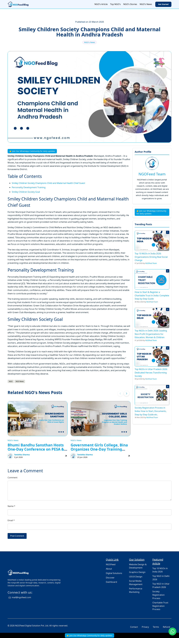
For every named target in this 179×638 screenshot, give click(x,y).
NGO (10, 381)
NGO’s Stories (130, 4)
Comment (12, 477)
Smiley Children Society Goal (26, 191)
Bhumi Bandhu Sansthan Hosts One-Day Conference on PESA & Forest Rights (36, 449)
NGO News (20, 381)
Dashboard (111, 581)
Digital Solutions (114, 573)
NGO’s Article (101, 4)
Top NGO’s (115, 4)
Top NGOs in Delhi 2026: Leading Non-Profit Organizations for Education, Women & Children (151, 334)
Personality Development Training (28, 187)
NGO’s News (146, 4)
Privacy (145, 626)
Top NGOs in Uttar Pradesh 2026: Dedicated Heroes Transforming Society (151, 372)
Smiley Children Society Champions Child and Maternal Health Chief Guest (48, 183)
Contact (134, 626)
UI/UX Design (135, 576)
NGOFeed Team (152, 173)
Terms (156, 626)
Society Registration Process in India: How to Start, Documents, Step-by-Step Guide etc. (150, 411)
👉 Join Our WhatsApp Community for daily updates (32, 151)
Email (11, 520)
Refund (166, 626)
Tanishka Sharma (22, 454)
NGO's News (89, 42)
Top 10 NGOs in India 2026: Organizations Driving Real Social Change (151, 257)
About (109, 568)
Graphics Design (137, 572)
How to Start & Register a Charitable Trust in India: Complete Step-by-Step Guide (152, 295)
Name (11, 506)
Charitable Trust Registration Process (160, 606)
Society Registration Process (158, 595)
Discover (110, 577)
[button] (126, 393)
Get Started (163, 4)
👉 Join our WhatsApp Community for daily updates (151, 212)
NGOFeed (110, 564)
